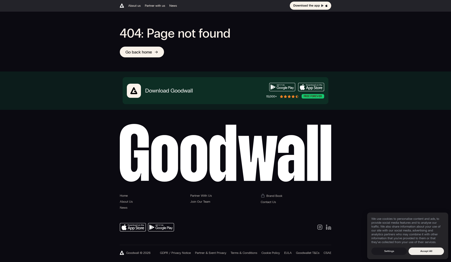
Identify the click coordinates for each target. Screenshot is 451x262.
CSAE (327, 253)
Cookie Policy (270, 253)
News (173, 6)
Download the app (306, 5)
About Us (126, 202)
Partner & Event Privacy (210, 253)
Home (124, 196)
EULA (288, 253)
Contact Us (268, 202)
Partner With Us (201, 196)
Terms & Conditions (244, 253)
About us (134, 6)
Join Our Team (200, 202)
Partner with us (155, 6)
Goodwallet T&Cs (307, 253)
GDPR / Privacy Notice (175, 253)
